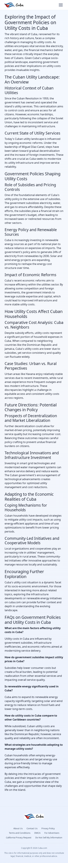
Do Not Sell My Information (48, 837)
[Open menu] (60, 5)
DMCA (37, 832)
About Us (18, 828)
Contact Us (32, 828)
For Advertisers (51, 832)
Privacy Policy (48, 828)
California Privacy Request (18, 837)
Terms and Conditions (19, 832)
